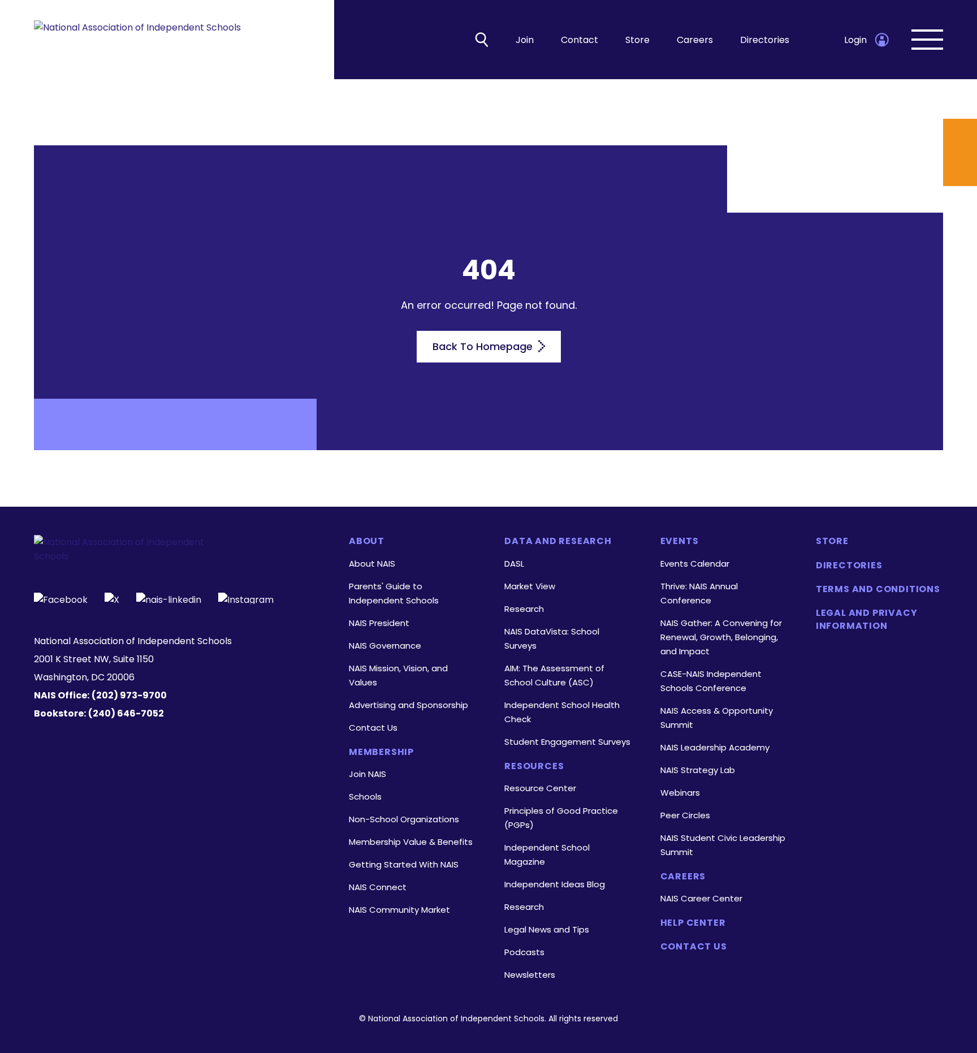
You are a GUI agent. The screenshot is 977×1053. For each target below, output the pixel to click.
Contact (579, 39)
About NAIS (372, 563)
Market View (529, 586)
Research (524, 609)
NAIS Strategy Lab (697, 770)
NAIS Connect (378, 887)
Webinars (680, 793)
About (366, 541)
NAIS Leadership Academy (715, 747)
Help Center (693, 923)
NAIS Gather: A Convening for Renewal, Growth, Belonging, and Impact (721, 637)
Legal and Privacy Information (867, 619)
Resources (534, 766)
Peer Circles (685, 815)
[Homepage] (137, 39)
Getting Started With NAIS (404, 864)
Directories (764, 39)
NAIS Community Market (399, 910)
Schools (365, 796)
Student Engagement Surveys (567, 742)
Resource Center (540, 788)
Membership (381, 752)
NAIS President (379, 623)
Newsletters (529, 975)
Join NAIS (367, 774)
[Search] (481, 39)
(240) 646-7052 (126, 713)
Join (525, 39)
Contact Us (373, 727)
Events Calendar (694, 563)
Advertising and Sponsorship (408, 705)
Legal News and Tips (546, 929)
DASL (514, 563)
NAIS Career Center (701, 898)
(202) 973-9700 (129, 695)
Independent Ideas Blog (554, 884)
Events (679, 541)
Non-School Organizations (404, 819)
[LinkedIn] (168, 598)
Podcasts (524, 952)
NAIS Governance (385, 645)
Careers (695, 39)
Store (637, 39)
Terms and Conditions (878, 589)
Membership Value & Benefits (411, 842)
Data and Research (558, 541)
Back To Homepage (484, 346)
